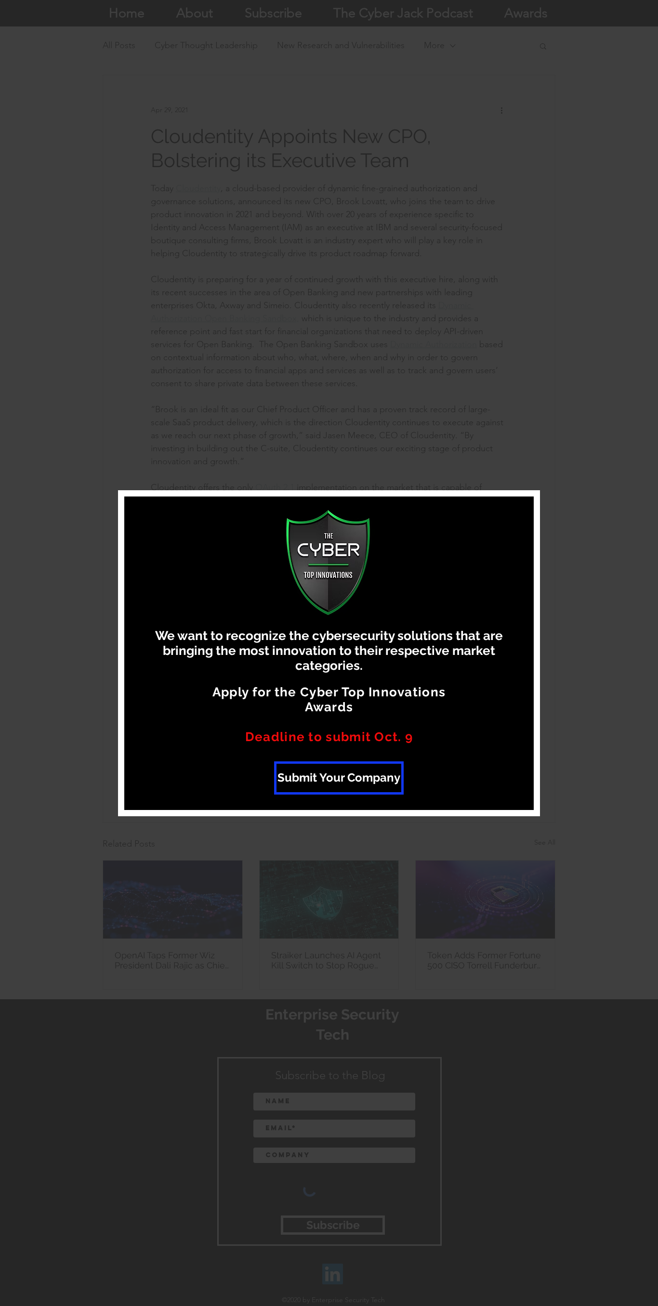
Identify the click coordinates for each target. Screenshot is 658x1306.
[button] (516, 516)
